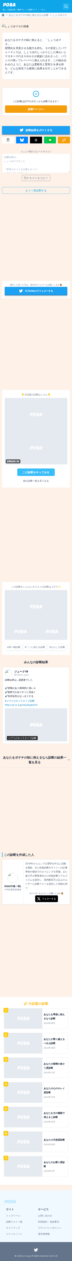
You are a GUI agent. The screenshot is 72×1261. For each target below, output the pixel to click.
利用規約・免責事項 (48, 1221)
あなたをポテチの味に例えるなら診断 (29, 15)
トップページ (13, 1215)
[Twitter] (36, 1249)
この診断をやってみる (36, 472)
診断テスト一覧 (14, 1221)
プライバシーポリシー (49, 1227)
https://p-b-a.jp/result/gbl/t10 (21, 704)
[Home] (3, 15)
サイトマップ (13, 1227)
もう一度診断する (36, 190)
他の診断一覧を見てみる (36, 480)
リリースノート (14, 1233)
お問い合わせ (45, 1215)
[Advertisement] (36, 238)
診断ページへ (36, 109)
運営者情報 (44, 1233)
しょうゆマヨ (60, 15)
